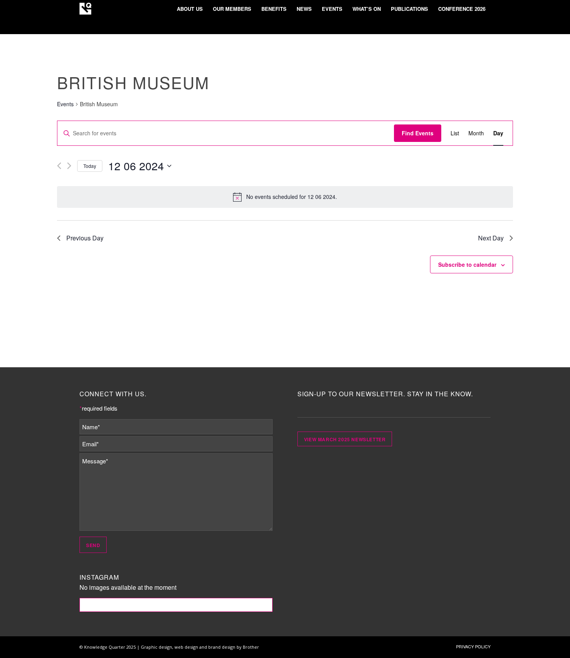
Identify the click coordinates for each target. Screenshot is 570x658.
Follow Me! (176, 604)
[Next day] (69, 165)
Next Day (491, 237)
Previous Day (85, 237)
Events (65, 104)
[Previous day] (59, 165)
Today (89, 165)
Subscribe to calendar (467, 264)
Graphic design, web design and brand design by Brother (200, 647)
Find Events (418, 133)
